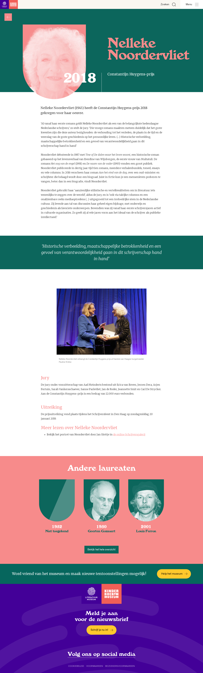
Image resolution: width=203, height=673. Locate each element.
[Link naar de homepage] (9, 4)
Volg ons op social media (101, 654)
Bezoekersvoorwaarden (120, 666)
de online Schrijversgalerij (129, 434)
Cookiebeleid (76, 666)
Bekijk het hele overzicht (101, 549)
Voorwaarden (94, 666)
